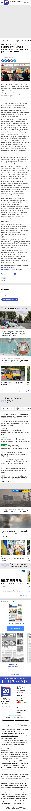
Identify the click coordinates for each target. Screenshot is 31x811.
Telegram (12, 267)
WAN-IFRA (15, 738)
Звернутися (19, 693)
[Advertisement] (15, 21)
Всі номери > (15, 674)
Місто (4, 278)
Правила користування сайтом (15, 717)
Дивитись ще (24, 391)
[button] (2, 2)
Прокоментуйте (8, 274)
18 (11, 57)
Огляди (18, 712)
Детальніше (4, 703)
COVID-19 (9, 41)
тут (19, 731)
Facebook (4, 267)
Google (20, 269)
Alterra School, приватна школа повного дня (13, 583)
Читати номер (15, 628)
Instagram (5, 269)
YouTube (12, 269)
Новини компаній (21, 710)
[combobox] (23, 309)
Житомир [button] (12, 3)
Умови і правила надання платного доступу (15, 720)
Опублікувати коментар (10, 299)
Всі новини (26, 2)
